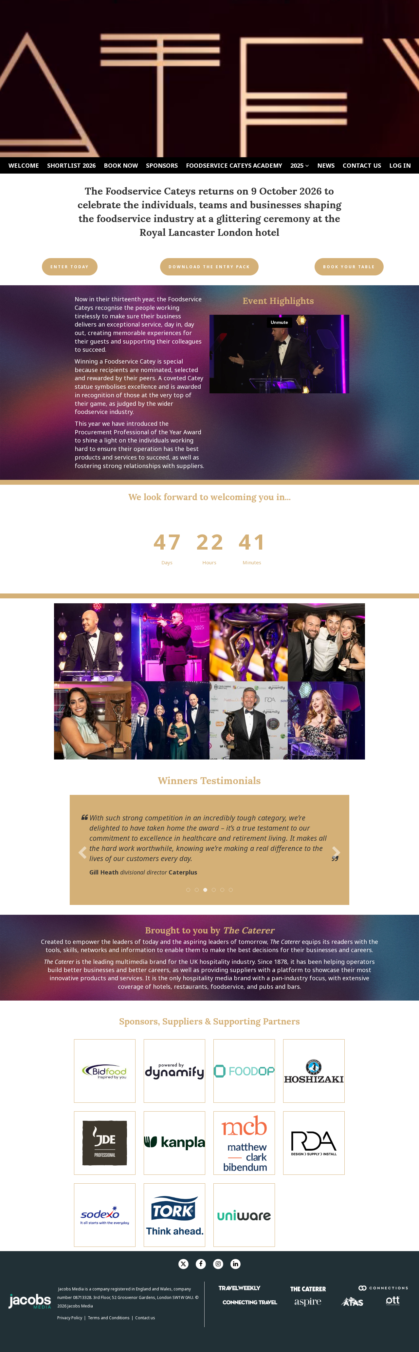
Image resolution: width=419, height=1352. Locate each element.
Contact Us (362, 165)
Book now (121, 165)
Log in (400, 165)
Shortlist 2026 (71, 165)
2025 (297, 165)
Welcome (24, 165)
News (326, 165)
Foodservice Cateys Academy (234, 165)
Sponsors (162, 165)
